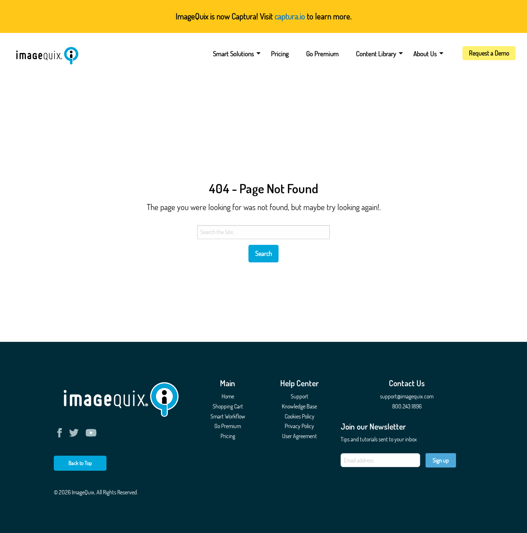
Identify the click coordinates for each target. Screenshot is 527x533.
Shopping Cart (228, 406)
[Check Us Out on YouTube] (91, 432)
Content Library (376, 53)
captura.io (290, 16)
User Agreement (299, 436)
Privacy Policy (299, 426)
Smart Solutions (233, 53)
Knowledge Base (299, 406)
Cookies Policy (299, 416)
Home (228, 396)
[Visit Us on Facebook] (61, 432)
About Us (425, 53)
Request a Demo (489, 53)
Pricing (280, 53)
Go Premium (322, 53)
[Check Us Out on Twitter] (75, 432)
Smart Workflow (227, 416)
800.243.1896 (407, 406)
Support (299, 396)
